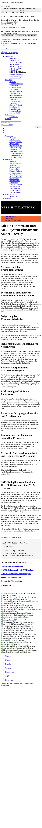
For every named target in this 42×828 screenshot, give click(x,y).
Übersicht (12, 82)
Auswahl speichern (7, 35)
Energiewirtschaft (15, 93)
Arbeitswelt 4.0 (14, 60)
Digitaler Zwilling (15, 66)
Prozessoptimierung (16, 74)
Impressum (13, 49)
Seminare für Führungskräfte (12, 581)
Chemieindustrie (15, 87)
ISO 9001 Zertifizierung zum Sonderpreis (16, 574)
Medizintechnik (14, 101)
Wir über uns (13, 117)
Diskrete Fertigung (15, 91)
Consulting (9, 56)
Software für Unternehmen (11, 577)
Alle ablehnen (32, 35)
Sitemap (8, 668)
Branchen (8, 80)
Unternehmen (9, 115)
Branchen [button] (8, 159)
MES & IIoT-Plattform (17, 151)
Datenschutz (5, 49)
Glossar (7, 660)
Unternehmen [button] (9, 194)
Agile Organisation (15, 62)
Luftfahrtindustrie (15, 111)
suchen (38, 127)
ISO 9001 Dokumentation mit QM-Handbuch (17, 570)
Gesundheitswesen (15, 95)
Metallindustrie (14, 107)
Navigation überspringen (9, 53)
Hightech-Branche (15, 97)
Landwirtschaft (14, 109)
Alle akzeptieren (21, 35)
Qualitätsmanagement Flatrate (12, 566)
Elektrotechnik (14, 89)
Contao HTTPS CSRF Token (13, 13)
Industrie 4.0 (13, 70)
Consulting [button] (9, 136)
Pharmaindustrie (14, 113)
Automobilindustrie (16, 84)
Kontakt (8, 119)
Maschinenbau (14, 99)
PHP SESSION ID (9, 24)
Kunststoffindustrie (15, 105)
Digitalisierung (14, 64)
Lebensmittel (13, 103)
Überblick (12, 58)
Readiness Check (15, 78)
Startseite (8, 656)
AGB (7, 676)
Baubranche (13, 86)
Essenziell (6, 6)
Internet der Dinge (15, 68)
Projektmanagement (16, 76)
